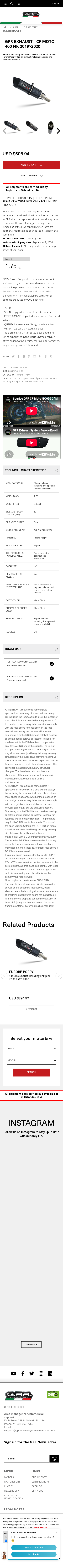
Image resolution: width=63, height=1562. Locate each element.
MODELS (9, 1477)
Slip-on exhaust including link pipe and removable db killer (30, 380)
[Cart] (19, 3)
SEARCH (31, 1072)
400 (11, 378)
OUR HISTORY (39, 1477)
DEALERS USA (11, 1490)
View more (31, 1009)
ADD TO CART (29, 164)
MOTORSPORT (12, 1481)
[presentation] (5, 130)
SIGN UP (54, 1458)
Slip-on (38, 378)
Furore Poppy (20, 378)
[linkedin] (40, 356)
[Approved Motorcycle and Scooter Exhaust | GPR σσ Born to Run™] (31, 17)
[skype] (51, 356)
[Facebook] (18, 356)
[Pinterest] (29, 356)
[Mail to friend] (34, 356)
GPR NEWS (37, 1490)
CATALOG (37, 1486)
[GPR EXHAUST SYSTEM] (5, 27)
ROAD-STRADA (23, 374)
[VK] (24, 356)
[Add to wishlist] (49, 939)
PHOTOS (9, 1486)
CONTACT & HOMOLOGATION (13, 1497)
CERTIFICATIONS (41, 1481)
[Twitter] (13, 356)
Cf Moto (31, 378)
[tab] (32, 470)
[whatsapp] (46, 356)
